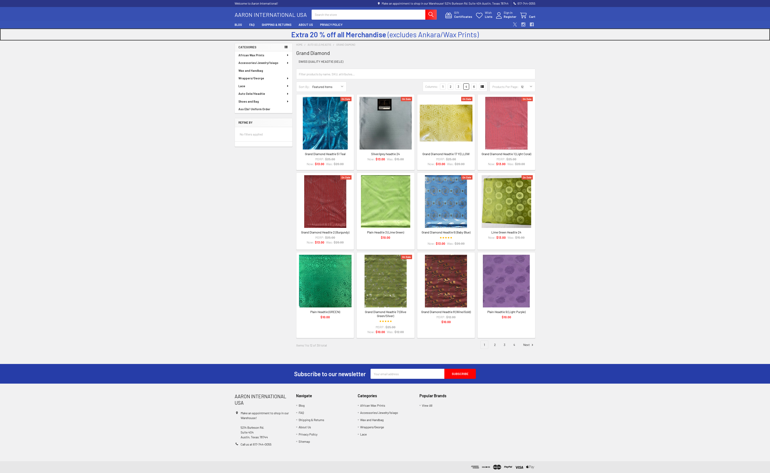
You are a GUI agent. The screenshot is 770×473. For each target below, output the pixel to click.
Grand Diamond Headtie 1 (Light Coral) (506, 154)
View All (427, 405)
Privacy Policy (331, 24)
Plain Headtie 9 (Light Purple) (506, 312)
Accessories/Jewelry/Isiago (258, 63)
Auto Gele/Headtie (251, 93)
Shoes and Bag (248, 101)
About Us (306, 24)
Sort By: (304, 87)
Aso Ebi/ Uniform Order (254, 109)
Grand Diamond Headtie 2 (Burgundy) (325, 232)
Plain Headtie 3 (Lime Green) (385, 232)
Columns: (431, 86)
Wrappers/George (251, 78)
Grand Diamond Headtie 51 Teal (325, 154)
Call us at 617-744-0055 (256, 444)
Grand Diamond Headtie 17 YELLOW (446, 154)
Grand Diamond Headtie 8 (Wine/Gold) (446, 312)
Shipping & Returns (276, 24)
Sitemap (304, 441)
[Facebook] (531, 24)
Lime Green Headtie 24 (506, 232)
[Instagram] (523, 24)
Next (526, 345)
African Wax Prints (251, 55)
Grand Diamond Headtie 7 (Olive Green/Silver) (385, 314)
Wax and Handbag (250, 70)
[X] (515, 24)
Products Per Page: (505, 87)
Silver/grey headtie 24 (385, 154)
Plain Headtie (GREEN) (325, 312)
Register (510, 16)
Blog (238, 24)
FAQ (251, 24)
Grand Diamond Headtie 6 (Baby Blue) (446, 232)
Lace (241, 86)
